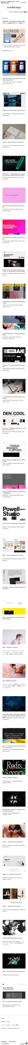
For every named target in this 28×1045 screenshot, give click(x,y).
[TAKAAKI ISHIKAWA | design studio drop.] (13, 934)
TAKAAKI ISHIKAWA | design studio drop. (12, 938)
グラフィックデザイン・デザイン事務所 (18, 12)
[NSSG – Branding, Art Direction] (13, 643)
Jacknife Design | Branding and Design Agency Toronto (13, 302)
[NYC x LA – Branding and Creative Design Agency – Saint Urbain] (13, 742)
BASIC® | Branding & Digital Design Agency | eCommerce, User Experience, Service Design (13, 270)
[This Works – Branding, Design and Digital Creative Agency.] (13, 583)
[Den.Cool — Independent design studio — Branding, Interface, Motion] (13, 424)
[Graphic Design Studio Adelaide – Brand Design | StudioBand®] (13, 488)
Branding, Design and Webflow (10, 777)
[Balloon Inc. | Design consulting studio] (13, 870)
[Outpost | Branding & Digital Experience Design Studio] (13, 456)
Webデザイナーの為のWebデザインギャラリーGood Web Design (11, 2)
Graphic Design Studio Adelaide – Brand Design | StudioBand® (13, 492)
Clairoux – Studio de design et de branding (12, 142)
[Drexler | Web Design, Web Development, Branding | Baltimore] (13, 614)
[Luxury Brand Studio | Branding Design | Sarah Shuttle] (13, 393)
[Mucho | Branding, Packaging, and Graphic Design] (13, 234)
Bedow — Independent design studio (11, 906)
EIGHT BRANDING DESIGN (9, 680)
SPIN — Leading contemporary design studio (13, 971)
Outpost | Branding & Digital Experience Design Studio (13, 460)
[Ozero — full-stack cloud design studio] (13, 998)
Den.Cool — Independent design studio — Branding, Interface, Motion (13, 429)
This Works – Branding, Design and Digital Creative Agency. (13, 588)
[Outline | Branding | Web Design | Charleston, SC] (13, 202)
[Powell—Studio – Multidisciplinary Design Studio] (13, 520)
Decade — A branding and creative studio (12, 841)
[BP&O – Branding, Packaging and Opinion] (13, 551)
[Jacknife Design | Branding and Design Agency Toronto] (13, 298)
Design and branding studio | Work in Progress (13, 110)
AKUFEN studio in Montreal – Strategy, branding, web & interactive (13, 810)
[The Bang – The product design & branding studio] (13, 361)
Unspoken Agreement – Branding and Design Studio (13, 334)
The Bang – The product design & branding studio (13, 366)
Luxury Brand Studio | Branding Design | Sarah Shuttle (13, 397)
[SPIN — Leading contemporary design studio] (13, 968)
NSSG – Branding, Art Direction (10, 647)
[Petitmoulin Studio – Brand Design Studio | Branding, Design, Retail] (13, 75)
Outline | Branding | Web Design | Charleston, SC (13, 206)
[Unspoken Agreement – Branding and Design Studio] (13, 330)
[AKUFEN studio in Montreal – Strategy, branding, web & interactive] (13, 806)
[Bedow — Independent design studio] (13, 902)
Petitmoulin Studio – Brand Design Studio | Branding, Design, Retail (13, 79)
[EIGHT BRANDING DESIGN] (13, 677)
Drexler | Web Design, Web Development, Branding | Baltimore (13, 618)
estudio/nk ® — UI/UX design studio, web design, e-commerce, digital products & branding (13, 174)
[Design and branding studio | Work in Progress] (13, 106)
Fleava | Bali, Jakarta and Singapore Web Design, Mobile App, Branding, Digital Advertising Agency (13, 716)
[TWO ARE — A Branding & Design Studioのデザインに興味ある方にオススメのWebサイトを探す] (13, 42)
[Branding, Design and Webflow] (13, 774)
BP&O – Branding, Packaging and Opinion (12, 555)
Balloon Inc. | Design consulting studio (11, 874)
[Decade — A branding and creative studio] (13, 838)
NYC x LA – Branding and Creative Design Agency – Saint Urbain (13, 746)
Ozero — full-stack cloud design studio (11, 1001)
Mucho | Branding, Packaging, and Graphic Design (13, 238)
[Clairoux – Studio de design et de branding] (13, 138)
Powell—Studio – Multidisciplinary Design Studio (13, 524)
